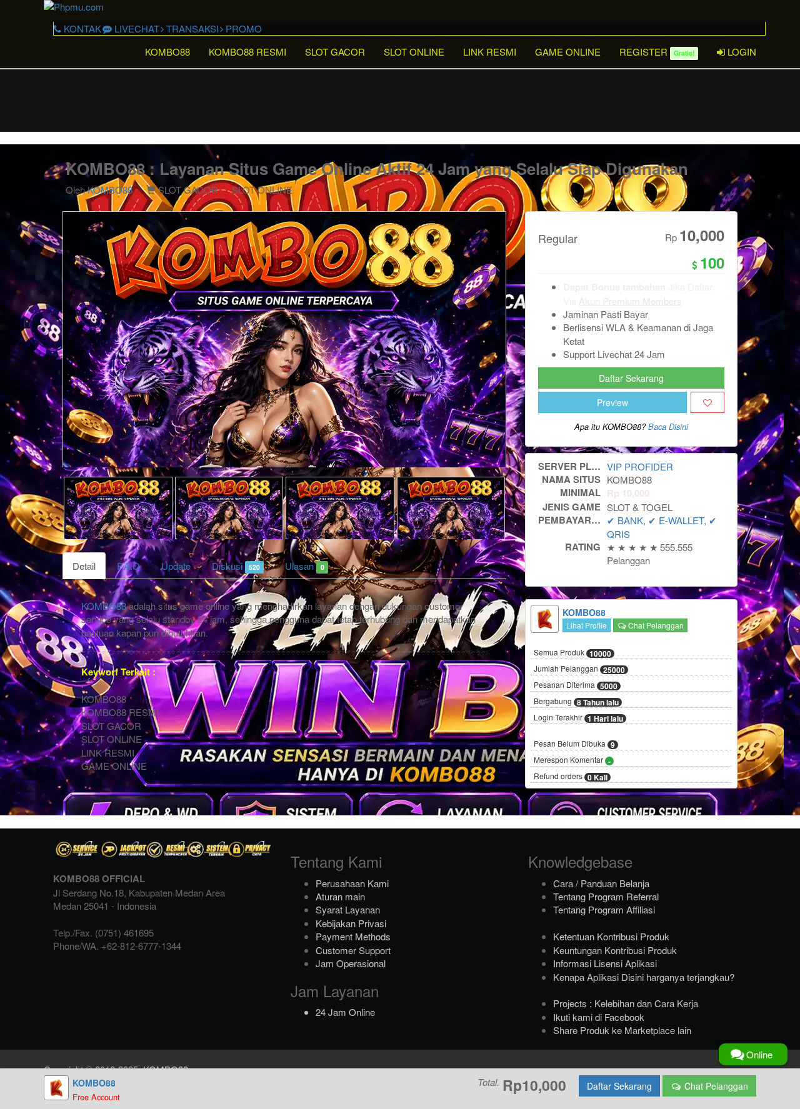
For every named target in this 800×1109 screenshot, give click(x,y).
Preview (612, 402)
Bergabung (576, 701)
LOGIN (740, 51)
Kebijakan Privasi (351, 923)
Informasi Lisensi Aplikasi (605, 963)
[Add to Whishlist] (707, 402)
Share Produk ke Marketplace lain (622, 1030)
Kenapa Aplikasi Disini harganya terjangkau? (643, 976)
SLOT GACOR (335, 51)
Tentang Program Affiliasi (604, 909)
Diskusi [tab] (236, 565)
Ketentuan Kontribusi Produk (611, 936)
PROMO (242, 28)
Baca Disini (668, 426)
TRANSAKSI (191, 28)
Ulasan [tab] (304, 565)
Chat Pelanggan (655, 625)
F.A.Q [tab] (128, 565)
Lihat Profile (586, 625)
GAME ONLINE (568, 51)
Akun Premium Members (630, 300)
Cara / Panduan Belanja (601, 883)
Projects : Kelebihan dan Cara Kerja (625, 1003)
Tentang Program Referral (606, 896)
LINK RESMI (489, 51)
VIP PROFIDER (640, 466)
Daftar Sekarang (631, 378)
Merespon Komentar (572, 760)
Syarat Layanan (348, 909)
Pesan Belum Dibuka (574, 744)
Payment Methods (353, 936)
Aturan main (340, 896)
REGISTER (656, 51)
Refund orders (571, 776)
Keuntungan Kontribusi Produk (615, 950)
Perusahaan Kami (352, 883)
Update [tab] (176, 565)
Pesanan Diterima (576, 685)
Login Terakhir (578, 718)
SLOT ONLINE (414, 51)
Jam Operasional (351, 963)
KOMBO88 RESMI (247, 51)
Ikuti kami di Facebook (598, 1016)
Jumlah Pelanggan (579, 669)
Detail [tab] (84, 565)
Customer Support (353, 950)
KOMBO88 (167, 51)
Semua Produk (572, 653)
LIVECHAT (135, 28)
